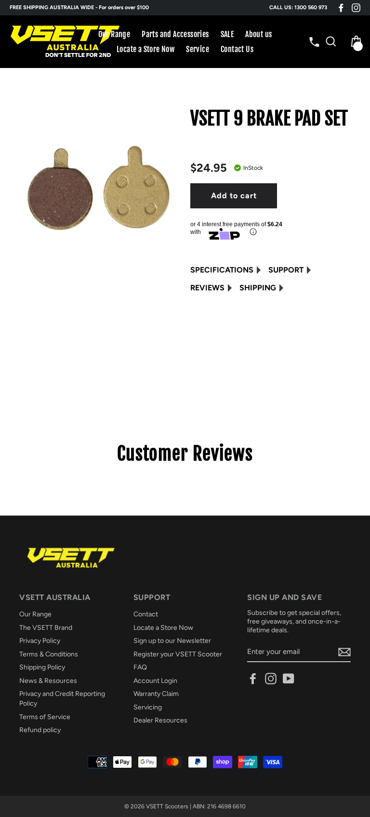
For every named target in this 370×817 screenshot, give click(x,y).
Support (286, 269)
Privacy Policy (39, 641)
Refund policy (40, 730)
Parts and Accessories (175, 34)
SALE (227, 34)
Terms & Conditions (48, 654)
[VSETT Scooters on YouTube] (288, 678)
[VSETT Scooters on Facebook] (341, 8)
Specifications (221, 269)
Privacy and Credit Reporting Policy (62, 699)
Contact (145, 614)
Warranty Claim (156, 694)
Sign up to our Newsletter (172, 641)
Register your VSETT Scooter (177, 654)
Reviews (207, 287)
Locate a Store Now (145, 49)
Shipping (257, 287)
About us (258, 34)
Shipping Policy (42, 667)
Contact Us (237, 49)
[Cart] (353, 41)
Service (197, 49)
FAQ (140, 667)
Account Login (155, 681)
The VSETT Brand (45, 628)
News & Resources (48, 681)
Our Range (114, 34)
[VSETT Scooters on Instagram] (356, 8)
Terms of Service (44, 717)
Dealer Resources (160, 720)
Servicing (147, 707)
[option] (185, 8)
